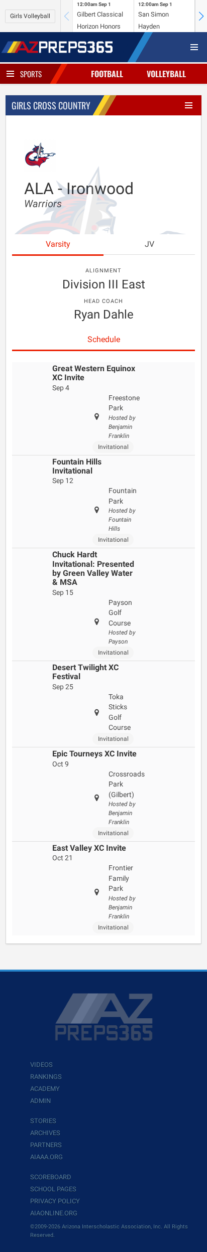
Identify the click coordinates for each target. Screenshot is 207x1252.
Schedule (103, 339)
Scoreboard (50, 1177)
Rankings (46, 1076)
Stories (43, 1121)
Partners (46, 1145)
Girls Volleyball (30, 16)
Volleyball (166, 74)
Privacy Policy (55, 1201)
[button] (201, 16)
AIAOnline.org (53, 1213)
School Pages (53, 1189)
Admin (40, 1101)
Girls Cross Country (51, 105)
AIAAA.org (46, 1157)
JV (149, 244)
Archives (45, 1133)
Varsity (58, 244)
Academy (45, 1088)
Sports (31, 73)
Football (107, 74)
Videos (41, 1064)
